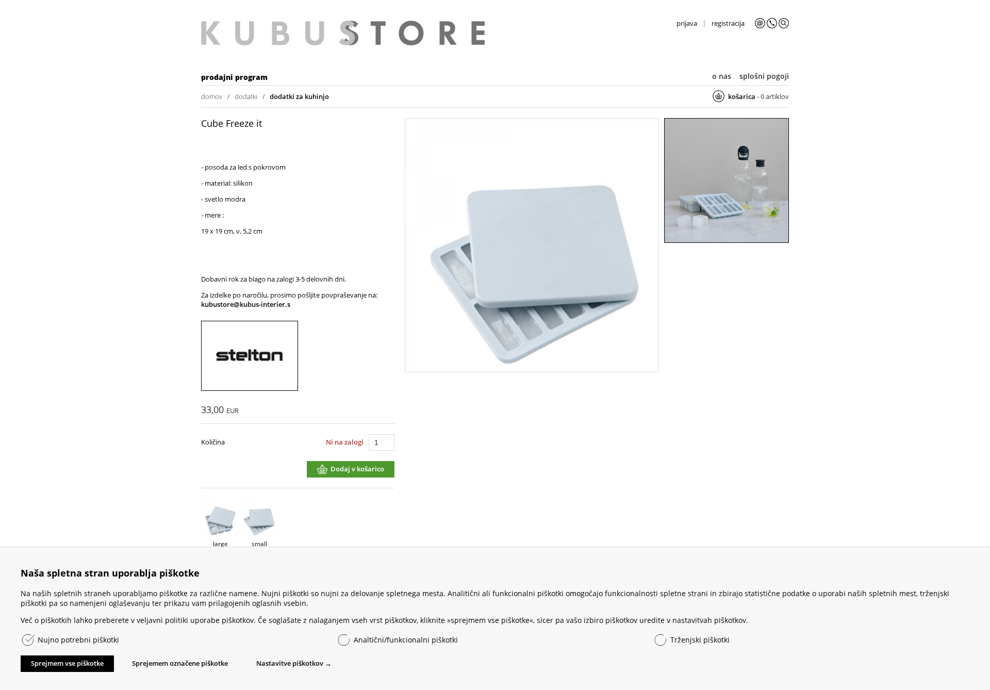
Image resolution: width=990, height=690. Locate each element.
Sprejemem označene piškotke (180, 663)
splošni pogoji (764, 76)
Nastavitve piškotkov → (294, 663)
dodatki (246, 96)
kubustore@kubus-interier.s (245, 304)
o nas (721, 76)
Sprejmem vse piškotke (67, 663)
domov (211, 96)
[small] (532, 246)
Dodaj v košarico (357, 468)
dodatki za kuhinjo (299, 96)
